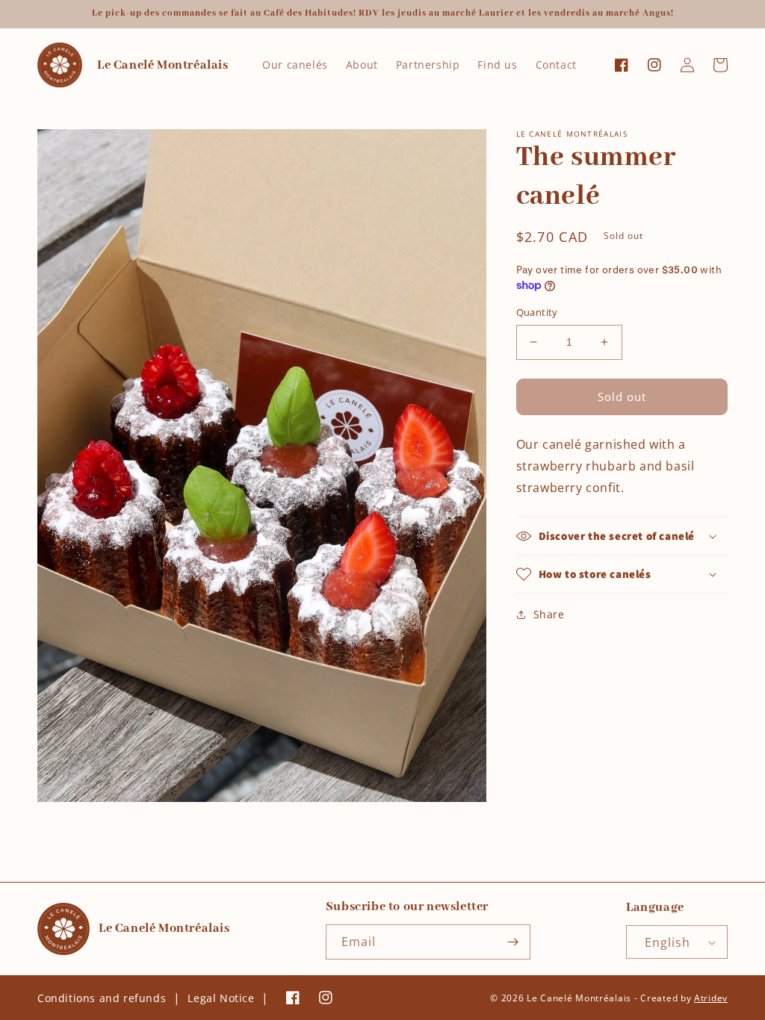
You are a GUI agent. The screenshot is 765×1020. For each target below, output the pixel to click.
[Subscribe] (513, 942)
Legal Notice (221, 998)
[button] (622, 536)
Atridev (711, 998)
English (667, 942)
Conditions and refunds (101, 998)
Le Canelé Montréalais (579, 998)
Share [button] (549, 614)
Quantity (537, 312)
